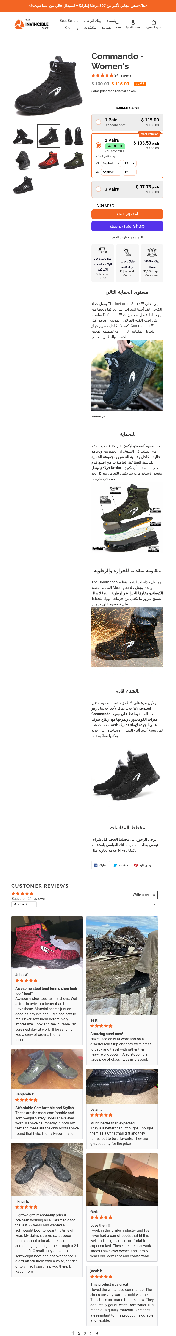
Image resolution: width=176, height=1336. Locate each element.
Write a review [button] (144, 895)
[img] (47, 980)
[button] (102, 75)
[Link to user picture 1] (47, 943)
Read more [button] (24, 1271)
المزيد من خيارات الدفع (127, 237)
